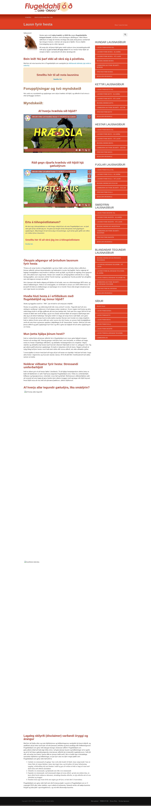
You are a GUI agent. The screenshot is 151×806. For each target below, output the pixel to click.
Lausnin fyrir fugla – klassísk (108, 174)
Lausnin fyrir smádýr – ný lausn (109, 222)
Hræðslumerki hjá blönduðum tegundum (109, 259)
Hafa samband (94, 801)
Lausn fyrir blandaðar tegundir (110, 333)
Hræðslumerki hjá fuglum (107, 183)
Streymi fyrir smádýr (105, 237)
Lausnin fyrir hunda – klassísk (109, 52)
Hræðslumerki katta (105, 103)
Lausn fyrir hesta (38, 24)
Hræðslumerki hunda (105, 61)
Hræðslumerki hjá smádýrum (108, 226)
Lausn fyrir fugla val (105, 170)
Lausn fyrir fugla (104, 324)
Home (116, 25)
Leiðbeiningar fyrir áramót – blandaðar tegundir (108, 283)
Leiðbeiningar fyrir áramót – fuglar (111, 188)
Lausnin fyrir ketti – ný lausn (108, 98)
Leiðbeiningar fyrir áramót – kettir (111, 107)
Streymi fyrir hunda (105, 72)
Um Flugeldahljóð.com (43, 17)
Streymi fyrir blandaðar (107, 288)
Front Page (101, 306)
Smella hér (29, 244)
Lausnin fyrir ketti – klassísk (108, 94)
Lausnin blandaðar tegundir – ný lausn (110, 265)
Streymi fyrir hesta (104, 152)
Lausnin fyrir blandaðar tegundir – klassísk (111, 272)
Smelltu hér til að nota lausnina (58, 75)
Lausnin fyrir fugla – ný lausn (109, 179)
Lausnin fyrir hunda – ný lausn (109, 56)
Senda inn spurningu (104, 76)
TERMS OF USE (104, 801)
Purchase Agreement (124, 801)
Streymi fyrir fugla (105, 192)
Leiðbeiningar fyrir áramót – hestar (111, 147)
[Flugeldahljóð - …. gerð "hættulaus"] (49, 7)
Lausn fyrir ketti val (105, 89)
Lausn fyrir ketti (103, 315)
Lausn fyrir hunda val (105, 47)
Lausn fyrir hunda (104, 311)
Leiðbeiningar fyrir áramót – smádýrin (108, 232)
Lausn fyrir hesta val (105, 130)
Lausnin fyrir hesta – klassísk (108, 134)
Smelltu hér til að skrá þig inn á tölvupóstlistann (52, 239)
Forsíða (28, 17)
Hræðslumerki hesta (105, 143)
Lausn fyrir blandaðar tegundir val (111, 277)
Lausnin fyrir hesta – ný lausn (108, 138)
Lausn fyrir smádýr (104, 329)
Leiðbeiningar (102, 338)
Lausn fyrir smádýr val (106, 213)
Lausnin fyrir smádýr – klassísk (109, 217)
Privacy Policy (113, 801)
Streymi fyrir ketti (104, 112)
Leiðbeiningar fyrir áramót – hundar (108, 66)
